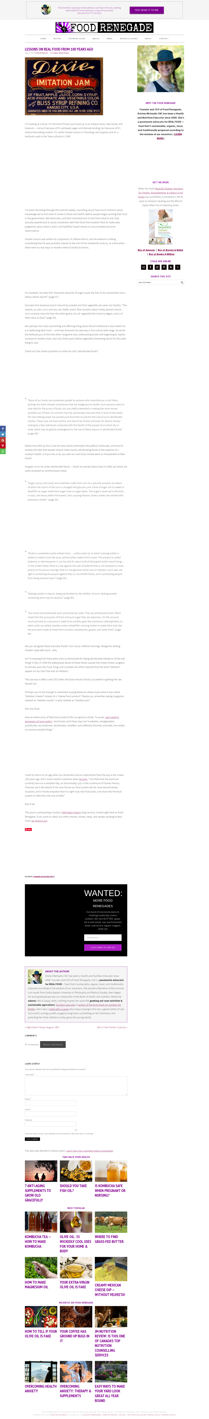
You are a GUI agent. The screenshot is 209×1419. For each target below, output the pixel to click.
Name (28, 1099)
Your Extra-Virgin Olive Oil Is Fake (74, 1284)
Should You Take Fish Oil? (73, 1188)
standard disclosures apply (43, 876)
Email (28, 1109)
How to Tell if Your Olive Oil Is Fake (41, 1334)
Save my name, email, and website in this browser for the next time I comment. (59, 1133)
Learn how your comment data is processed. (89, 1150)
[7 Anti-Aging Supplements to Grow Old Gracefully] (41, 1171)
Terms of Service (109, 1415)
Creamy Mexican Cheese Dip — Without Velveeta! (110, 1289)
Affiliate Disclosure (64, 53)
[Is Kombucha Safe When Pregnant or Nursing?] (111, 1171)
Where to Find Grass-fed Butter (109, 1239)
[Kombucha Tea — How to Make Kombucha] (41, 1222)
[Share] (3, 434)
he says (83, 779)
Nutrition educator (65, 1004)
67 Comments (54, 53)
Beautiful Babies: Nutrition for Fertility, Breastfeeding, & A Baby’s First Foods (160, 193)
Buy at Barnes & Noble (170, 250)
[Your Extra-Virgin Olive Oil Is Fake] (76, 1267)
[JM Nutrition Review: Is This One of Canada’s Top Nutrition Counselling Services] (111, 1316)
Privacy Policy (154, 1415)
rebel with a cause (59, 1009)
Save (29, 829)
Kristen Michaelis (59, 1415)
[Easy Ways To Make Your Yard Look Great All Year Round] (111, 1371)
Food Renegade (104, 26)
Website (28, 1120)
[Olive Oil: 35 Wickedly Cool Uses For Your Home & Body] (76, 1222)
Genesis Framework (92, 1415)
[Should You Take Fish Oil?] (76, 1171)
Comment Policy (169, 1415)
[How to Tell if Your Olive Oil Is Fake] (41, 1316)
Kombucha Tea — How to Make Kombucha (38, 1241)
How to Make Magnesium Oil (36, 1284)
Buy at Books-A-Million (161, 254)
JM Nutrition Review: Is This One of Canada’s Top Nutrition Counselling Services (110, 1343)
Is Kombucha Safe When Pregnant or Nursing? (110, 1190)
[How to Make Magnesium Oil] (41, 1267)
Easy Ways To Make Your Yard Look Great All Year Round (110, 1393)
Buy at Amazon (146, 250)
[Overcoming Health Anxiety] (41, 1371)
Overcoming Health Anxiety (41, 1389)
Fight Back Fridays (71, 812)
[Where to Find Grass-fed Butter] (111, 1222)
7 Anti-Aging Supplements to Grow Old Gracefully (38, 1193)
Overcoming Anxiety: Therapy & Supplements (75, 1391)
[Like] (3, 428)
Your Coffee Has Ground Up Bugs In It (74, 1336)
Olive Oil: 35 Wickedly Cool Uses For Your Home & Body (75, 1244)
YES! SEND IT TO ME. (146, 10)
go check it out (39, 820)
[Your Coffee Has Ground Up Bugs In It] (76, 1316)
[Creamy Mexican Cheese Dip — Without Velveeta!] (111, 1269)
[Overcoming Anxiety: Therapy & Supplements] (76, 1371)
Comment (30, 1074)
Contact (122, 1415)
